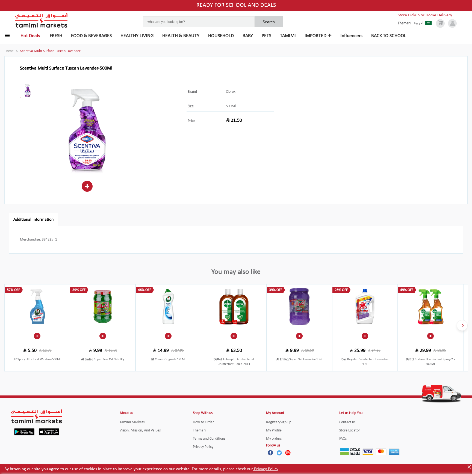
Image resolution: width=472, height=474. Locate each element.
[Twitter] (279, 452)
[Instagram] (288, 452)
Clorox (230, 92)
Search (268, 22)
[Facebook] (270, 452)
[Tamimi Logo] (41, 20)
